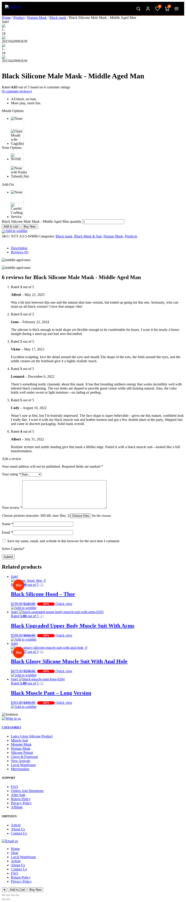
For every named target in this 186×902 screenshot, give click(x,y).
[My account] (147, 8)
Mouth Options (13, 111)
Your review (12, 508)
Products (131, 236)
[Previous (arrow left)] (3, 899)
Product (18, 18)
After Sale (18, 795)
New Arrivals (20, 761)
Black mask (57, 18)
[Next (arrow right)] (8, 899)
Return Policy (21, 799)
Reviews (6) (19, 252)
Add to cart (11, 226)
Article (16, 825)
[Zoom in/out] (17, 895)
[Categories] (176, 8)
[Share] (8, 895)
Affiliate (17, 807)
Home (6, 18)
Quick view (64, 604)
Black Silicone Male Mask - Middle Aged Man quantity (41, 221)
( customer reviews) (17, 91)
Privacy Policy (21, 803)
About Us (18, 829)
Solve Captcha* (13, 549)
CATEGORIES (11, 727)
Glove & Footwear (24, 757)
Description (19, 248)
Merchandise (20, 769)
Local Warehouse (23, 765)
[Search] (138, 8)
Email (7, 532)
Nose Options (12, 148)
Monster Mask (21, 744)
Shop (14, 853)
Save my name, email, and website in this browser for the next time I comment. (63, 541)
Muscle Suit (19, 740)
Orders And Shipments (27, 791)
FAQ (14, 787)
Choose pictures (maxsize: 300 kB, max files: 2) (36, 515)
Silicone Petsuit (22, 753)
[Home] (13, 8)
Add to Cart (17, 889)
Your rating (11, 474)
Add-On (8, 184)
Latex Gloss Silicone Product (32, 736)
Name (7, 524)
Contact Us (19, 833)
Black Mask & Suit (88, 236)
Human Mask (37, 18)
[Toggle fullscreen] (13, 895)
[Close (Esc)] (3, 895)
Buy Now (29, 226)
